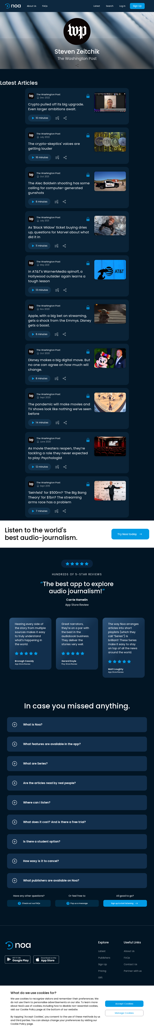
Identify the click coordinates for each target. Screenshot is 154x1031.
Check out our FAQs (31, 903)
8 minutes (41, 201)
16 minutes (42, 157)
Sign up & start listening (122, 903)
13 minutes (42, 290)
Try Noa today (127, 534)
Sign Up (137, 6)
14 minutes (42, 422)
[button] (71, 724)
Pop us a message (79, 903)
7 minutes (41, 511)
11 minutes (41, 245)
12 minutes (42, 466)
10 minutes (42, 118)
